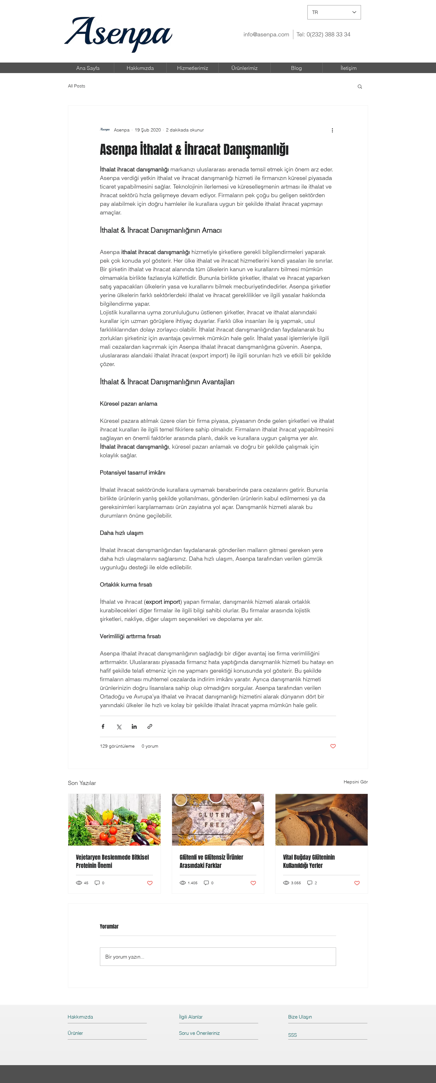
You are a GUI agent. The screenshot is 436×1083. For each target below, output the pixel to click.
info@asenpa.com (266, 34)
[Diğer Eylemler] (332, 130)
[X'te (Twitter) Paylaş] (119, 726)
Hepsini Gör (356, 782)
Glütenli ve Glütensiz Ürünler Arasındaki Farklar (211, 861)
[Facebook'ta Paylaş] (103, 726)
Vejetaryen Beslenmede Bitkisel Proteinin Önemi (112, 861)
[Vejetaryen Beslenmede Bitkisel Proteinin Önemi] (114, 820)
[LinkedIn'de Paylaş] (134, 726)
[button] (360, 86)
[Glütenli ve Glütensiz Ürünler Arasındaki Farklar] (218, 820)
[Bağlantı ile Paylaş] (150, 726)
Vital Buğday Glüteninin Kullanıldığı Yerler (309, 861)
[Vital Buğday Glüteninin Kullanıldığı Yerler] (321, 820)
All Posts (76, 86)
